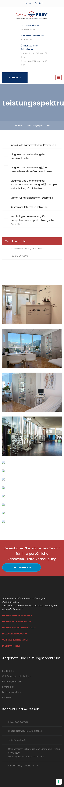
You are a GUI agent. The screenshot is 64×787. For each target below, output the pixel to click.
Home (18, 125)
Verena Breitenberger (15, 639)
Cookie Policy (31, 766)
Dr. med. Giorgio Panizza (16, 621)
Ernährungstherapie (12, 682)
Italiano (28, 3)
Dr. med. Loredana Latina (17, 615)
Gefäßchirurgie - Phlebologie (16, 676)
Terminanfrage (22, 567)
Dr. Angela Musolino (14, 633)
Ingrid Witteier (11, 645)
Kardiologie (8, 671)
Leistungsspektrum (11, 692)
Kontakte (15, 77)
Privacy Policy (15, 766)
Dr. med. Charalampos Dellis (19, 627)
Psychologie (8, 687)
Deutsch (39, 3)
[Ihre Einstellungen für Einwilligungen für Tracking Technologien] (59, 782)
